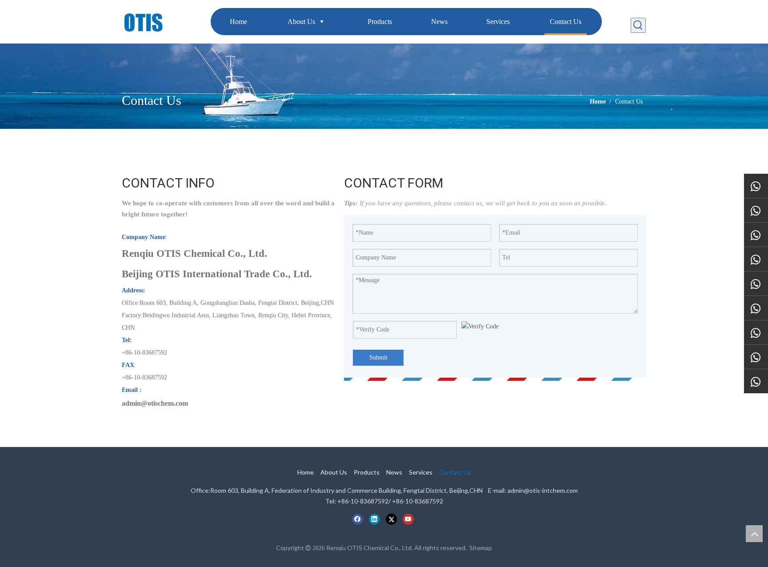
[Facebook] (357, 519)
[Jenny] (756, 235)
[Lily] (756, 210)
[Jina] (756, 381)
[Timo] (756, 308)
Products (367, 472)
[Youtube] (408, 519)
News (394, 472)
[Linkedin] (374, 519)
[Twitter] (391, 519)
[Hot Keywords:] (638, 25)
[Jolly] (756, 357)
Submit (378, 357)
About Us (333, 472)
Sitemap (480, 547)
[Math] (756, 332)
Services (420, 472)
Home (305, 472)
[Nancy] (756, 186)
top (754, 533)
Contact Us (455, 472)
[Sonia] (756, 259)
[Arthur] (756, 284)
